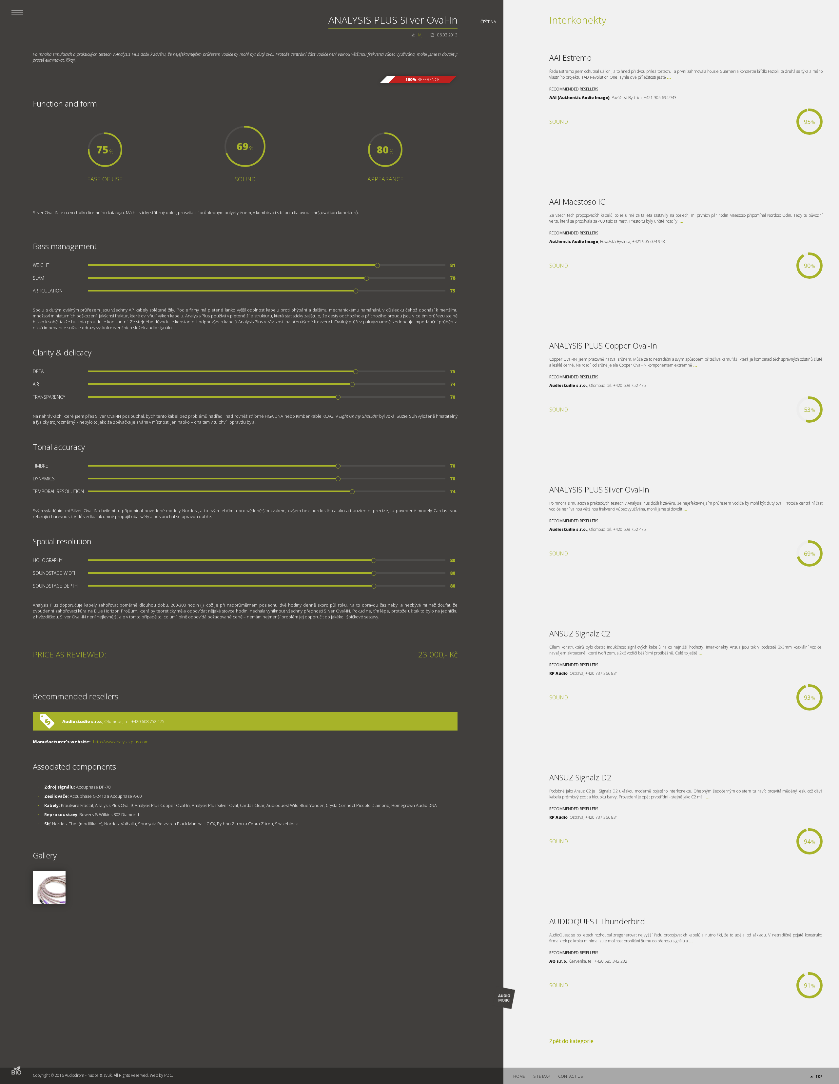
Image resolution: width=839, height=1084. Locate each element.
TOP (819, 1076)
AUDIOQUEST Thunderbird (597, 921)
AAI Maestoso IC (577, 201)
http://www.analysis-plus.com (120, 742)
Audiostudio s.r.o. (82, 721)
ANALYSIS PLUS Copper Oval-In (603, 345)
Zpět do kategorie (571, 1041)
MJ (420, 35)
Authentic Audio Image (573, 241)
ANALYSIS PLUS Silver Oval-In (599, 489)
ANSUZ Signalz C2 (580, 633)
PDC (168, 1075)
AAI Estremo (570, 57)
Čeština (488, 22)
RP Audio (558, 673)
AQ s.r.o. (558, 961)
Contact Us (570, 1076)
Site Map (541, 1076)
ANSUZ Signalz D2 (580, 777)
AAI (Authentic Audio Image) (579, 97)
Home (519, 1076)
